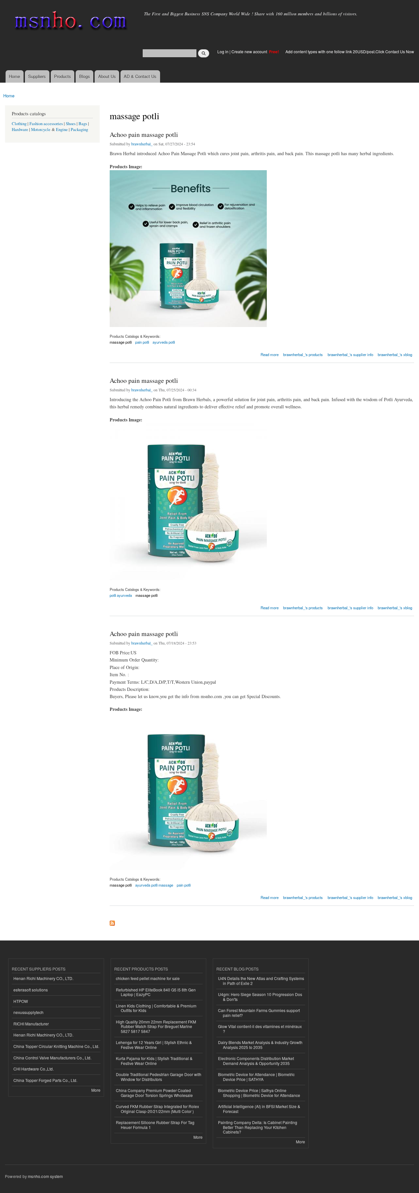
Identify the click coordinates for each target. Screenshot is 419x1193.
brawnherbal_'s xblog (395, 354)
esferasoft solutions (30, 989)
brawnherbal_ (142, 143)
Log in (222, 51)
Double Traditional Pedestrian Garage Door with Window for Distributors (158, 1076)
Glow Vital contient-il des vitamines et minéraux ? (260, 1028)
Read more (270, 354)
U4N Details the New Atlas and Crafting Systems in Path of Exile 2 (261, 980)
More (95, 1090)
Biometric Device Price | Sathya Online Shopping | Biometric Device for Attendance (259, 1092)
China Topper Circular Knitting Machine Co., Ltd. (56, 1046)
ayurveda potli (164, 342)
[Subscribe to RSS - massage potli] (112, 921)
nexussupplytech (28, 1012)
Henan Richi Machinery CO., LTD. (43, 978)
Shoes (71, 123)
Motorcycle (40, 129)
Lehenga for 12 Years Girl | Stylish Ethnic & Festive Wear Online (154, 1044)
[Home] (69, 22)
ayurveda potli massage (154, 885)
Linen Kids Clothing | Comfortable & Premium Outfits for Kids (156, 1008)
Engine (62, 129)
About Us (107, 76)
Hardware (20, 129)
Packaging (79, 129)
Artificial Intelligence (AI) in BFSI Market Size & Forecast (259, 1108)
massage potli (121, 342)
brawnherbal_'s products (303, 354)
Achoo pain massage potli (144, 134)
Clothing (19, 123)
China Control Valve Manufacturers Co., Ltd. (52, 1057)
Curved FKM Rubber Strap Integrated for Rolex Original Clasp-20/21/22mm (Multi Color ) (157, 1108)
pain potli (142, 342)
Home (14, 76)
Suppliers (37, 76)
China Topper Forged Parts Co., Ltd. (45, 1080)
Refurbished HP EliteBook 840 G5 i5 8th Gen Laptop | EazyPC (156, 992)
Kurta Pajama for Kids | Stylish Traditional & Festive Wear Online (154, 1060)
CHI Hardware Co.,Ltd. (33, 1068)
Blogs (84, 76)
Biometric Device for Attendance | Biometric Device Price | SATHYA (256, 1076)
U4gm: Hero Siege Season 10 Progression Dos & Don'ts (260, 996)
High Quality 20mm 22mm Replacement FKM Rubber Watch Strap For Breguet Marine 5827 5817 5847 (156, 1026)
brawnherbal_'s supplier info (350, 354)
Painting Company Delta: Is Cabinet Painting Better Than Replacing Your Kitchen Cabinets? (257, 1127)
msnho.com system (45, 1176)
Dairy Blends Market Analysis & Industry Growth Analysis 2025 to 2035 (260, 1044)
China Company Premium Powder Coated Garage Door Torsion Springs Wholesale (154, 1092)
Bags (83, 123)
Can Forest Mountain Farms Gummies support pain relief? (259, 1012)
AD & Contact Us (140, 76)
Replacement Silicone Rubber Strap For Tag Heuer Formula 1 (155, 1124)
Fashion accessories (46, 123)
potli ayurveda (121, 595)
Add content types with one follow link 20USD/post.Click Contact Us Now (349, 51)
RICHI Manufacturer (31, 1023)
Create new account (249, 51)
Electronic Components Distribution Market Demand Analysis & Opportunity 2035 (256, 1060)
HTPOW (20, 1001)
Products (62, 76)
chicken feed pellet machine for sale (148, 978)
